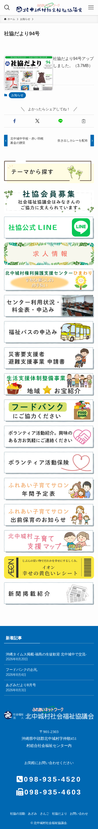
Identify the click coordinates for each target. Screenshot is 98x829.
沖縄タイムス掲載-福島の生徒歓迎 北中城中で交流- (46, 656)
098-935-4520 (52, 779)
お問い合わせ (79, 813)
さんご (44, 813)
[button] (14, 121)
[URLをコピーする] (83, 121)
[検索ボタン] (7, 7)
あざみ (32, 813)
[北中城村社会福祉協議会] (49, 7)
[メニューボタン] (91, 7)
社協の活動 (17, 813)
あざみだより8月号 (21, 687)
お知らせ (17, 95)
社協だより (59, 813)
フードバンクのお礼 (21, 672)
